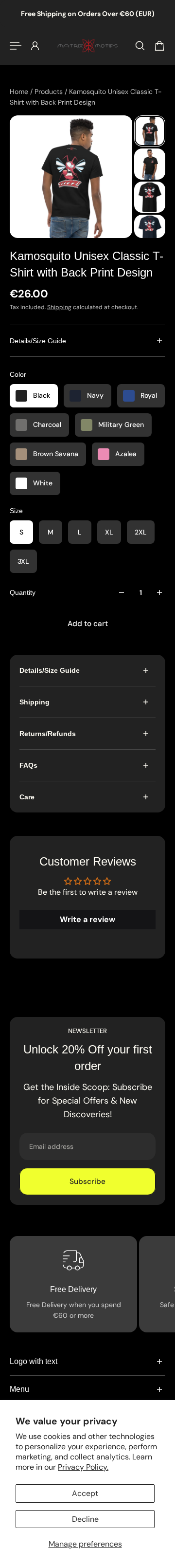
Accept (85, 1493)
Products (50, 91)
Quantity (22, 592)
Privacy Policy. (83, 1467)
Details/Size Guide (38, 341)
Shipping (59, 307)
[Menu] (15, 45)
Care (27, 797)
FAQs (28, 765)
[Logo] (87, 45)
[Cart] (159, 45)
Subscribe (87, 1181)
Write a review (87, 919)
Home (20, 91)
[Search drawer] (140, 45)
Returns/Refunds (47, 734)
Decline (85, 1519)
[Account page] (35, 45)
